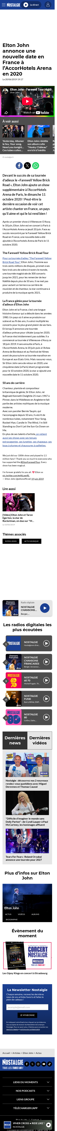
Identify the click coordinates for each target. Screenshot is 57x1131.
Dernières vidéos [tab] (39, 740)
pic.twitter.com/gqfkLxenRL (16, 475)
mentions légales (12, 1029)
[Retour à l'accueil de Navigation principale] (13, 5)
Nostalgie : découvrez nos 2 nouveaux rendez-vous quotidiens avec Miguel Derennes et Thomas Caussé (27, 783)
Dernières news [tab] (15, 740)
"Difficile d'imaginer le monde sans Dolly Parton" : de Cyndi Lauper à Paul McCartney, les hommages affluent (27, 821)
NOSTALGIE (31, 642)
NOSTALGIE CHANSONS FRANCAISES (28, 608)
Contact (35, 1119)
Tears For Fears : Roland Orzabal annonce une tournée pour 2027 (24, 858)
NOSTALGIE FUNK (31, 697)
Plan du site (21, 1119)
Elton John (11, 908)
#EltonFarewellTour (30, 462)
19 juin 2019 (37, 478)
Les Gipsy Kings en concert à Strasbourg (25, 973)
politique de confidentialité (30, 1029)
